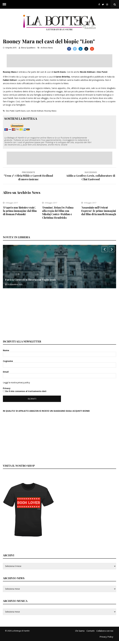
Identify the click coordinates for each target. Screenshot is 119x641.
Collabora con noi (104, 630)
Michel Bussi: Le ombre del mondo (24, 279)
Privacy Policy (106, 636)
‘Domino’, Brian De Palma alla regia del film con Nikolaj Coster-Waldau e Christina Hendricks (57, 212)
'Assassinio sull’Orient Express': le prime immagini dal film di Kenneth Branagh (98, 211)
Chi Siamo (80, 630)
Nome (6, 350)
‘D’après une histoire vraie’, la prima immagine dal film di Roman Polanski (20, 211)
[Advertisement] (59, 60)
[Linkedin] (80, 49)
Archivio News (47, 47)
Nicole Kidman (37, 110)
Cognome (8, 361)
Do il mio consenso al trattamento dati (25, 391)
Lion (28, 110)
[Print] (86, 49)
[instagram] (107, 4)
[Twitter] (103, 4)
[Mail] (92, 49)
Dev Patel (10, 110)
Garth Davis (20, 110)
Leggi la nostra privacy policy (16, 382)
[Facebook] (99, 4)
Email (6, 371)
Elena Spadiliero (28, 47)
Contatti (90, 630)
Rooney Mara (50, 110)
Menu (4, 4)
